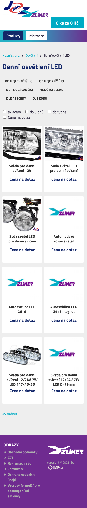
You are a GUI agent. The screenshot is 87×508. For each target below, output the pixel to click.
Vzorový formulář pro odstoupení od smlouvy (24, 491)
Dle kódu (40, 98)
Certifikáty (16, 468)
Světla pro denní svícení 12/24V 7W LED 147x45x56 (22, 380)
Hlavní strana (11, 55)
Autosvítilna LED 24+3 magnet (63, 309)
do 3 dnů (36, 112)
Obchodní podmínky (23, 452)
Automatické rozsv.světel (64, 239)
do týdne (59, 112)
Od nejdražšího (51, 81)
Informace (36, 35)
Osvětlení (32, 55)
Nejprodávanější (19, 89)
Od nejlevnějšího (18, 81)
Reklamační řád (19, 463)
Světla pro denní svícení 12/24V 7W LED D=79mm (63, 380)
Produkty (13, 35)
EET (10, 457)
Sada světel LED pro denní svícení (64, 168)
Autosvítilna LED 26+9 (22, 309)
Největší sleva (51, 89)
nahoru (12, 414)
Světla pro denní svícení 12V (22, 168)
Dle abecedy (16, 98)
